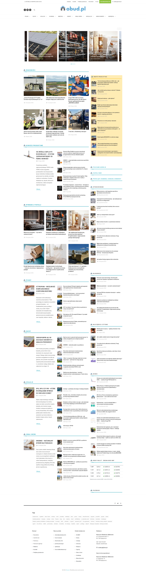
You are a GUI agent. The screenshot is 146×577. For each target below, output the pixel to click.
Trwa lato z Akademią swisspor (77, 131)
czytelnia (41, 516)
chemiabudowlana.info (60, 535)
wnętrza (68, 519)
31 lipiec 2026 (68, 479)
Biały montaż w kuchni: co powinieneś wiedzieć (108, 221)
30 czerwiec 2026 (69, 311)
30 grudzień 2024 (103, 100)
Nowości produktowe (34, 145)
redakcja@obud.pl (117, 1)
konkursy (92, 519)
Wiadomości (30, 70)
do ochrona (39, 523)
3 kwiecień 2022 (102, 362)
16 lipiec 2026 (68, 156)
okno (72, 516)
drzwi (52, 519)
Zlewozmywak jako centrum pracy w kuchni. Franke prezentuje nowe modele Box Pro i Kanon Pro (75, 169)
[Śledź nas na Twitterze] (27, 10)
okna (57, 516)
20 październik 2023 (103, 210)
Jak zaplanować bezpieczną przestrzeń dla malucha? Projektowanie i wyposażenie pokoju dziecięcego (108, 309)
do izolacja (67, 523)
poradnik (98, 516)
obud (72, 519)
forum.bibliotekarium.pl (60, 549)
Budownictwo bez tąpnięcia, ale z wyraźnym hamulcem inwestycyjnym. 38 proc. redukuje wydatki (108, 428)
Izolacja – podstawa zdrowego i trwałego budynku (76, 388)
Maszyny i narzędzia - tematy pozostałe (99, 523)
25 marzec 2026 (102, 432)
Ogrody (78, 549)
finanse (56, 519)
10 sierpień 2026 (52, 274)
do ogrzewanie (86, 521)
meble (44, 523)
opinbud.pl (57, 546)
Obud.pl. (68, 570)
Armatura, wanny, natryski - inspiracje (104, 521)
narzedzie (98, 519)
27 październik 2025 (103, 382)
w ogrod (72, 521)
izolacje (48, 519)
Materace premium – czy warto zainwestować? (108, 286)
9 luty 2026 (101, 132)
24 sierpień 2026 (29, 237)
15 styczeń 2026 (102, 398)
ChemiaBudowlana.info (105, 1)
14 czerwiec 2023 (102, 339)
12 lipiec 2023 (101, 423)
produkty (62, 516)
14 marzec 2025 (103, 155)
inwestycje (103, 519)
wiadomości (35, 516)
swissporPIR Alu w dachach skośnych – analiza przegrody (44, 340)
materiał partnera (36, 519)
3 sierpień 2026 (68, 472)
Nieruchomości (80, 558)
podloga (82, 523)
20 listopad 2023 (102, 239)
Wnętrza (78, 546)
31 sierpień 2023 (102, 439)
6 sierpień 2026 (73, 274)
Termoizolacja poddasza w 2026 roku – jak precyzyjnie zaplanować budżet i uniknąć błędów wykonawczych (75, 418)
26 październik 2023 (103, 254)
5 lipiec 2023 (101, 391)
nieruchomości (86, 516)
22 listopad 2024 (103, 94)
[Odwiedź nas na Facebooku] (25, 10)
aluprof (87, 523)
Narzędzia (78, 561)
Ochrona (78, 543)
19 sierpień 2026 (69, 347)
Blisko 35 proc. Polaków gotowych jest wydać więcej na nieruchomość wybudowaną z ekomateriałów (108, 387)
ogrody (102, 516)
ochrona (92, 521)
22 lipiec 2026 (68, 376)
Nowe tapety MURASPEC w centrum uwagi (107, 137)
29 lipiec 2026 (73, 106)
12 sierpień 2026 (52, 102)
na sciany (57, 521)
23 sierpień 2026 (52, 237)
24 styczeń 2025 (103, 116)
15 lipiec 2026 (68, 398)
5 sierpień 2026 (68, 361)
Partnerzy (35, 540)
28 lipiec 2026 (29, 136)
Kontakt (74, 1)
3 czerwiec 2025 (103, 139)
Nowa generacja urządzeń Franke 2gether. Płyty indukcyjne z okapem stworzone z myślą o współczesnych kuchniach (75, 177)
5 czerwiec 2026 (69, 325)
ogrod (34, 523)
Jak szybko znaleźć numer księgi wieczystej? (108, 337)
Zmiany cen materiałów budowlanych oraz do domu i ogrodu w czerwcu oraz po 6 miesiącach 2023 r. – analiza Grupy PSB (109, 419)
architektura (77, 519)
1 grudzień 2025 (102, 414)
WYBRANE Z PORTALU (33, 205)
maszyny (43, 519)
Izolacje (29, 382)
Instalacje (78, 555)
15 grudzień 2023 (103, 108)
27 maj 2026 (68, 191)
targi (61, 519)
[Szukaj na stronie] (34, 10)
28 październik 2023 (103, 195)
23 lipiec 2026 (51, 140)
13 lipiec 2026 (68, 405)
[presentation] (118, 29)
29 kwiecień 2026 (69, 198)
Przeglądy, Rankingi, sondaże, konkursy (107, 179)
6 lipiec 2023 (101, 455)
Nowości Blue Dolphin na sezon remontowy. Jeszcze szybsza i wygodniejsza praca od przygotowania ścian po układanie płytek (74, 153)
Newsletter (91, 1)
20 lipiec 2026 (68, 297)
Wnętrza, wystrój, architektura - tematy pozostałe (43, 521)
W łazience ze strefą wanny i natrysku (106, 120)
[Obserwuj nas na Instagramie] (30, 10)
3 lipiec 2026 (68, 427)
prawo (75, 516)
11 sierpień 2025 (103, 122)
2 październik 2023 (102, 202)
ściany (80, 516)
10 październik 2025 (103, 406)
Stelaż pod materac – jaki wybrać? (106, 98)
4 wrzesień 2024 (102, 232)
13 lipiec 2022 (101, 332)
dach (62, 521)
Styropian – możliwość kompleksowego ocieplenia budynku (45, 289)
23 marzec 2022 (102, 354)
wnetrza (53, 516)
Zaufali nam (97, 173)
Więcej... (38, 189)
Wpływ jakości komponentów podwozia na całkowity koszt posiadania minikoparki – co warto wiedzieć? (108, 129)
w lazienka (61, 523)
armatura (56, 523)
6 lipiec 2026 (68, 164)
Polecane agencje (99, 167)
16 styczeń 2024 (102, 216)
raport (77, 523)
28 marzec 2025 (103, 147)
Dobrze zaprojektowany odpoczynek (72, 301)
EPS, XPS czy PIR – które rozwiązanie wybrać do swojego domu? (45, 391)
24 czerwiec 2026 (69, 181)
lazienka (73, 523)
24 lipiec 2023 (101, 224)
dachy (107, 516)
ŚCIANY (28, 280)
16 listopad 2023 (102, 261)
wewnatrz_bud (78, 521)
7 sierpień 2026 (68, 458)
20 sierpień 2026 (29, 102)
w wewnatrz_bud (85, 519)
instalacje (67, 516)
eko (64, 519)
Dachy (28, 331)
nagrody (92, 516)
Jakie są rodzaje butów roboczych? (106, 214)
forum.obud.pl (58, 538)
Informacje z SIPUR (68, 425)
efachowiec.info (59, 540)
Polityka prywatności (82, 1)
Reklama (69, 1)
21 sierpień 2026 (74, 240)
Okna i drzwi (31, 434)
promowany (50, 523)
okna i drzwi (47, 516)
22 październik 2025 (103, 447)
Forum (96, 1)
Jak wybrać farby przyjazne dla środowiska (107, 259)
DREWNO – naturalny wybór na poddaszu (73, 345)
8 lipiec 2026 (68, 421)
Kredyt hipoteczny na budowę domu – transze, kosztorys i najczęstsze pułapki (34, 268)
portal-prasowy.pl (59, 543)
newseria (66, 521)
